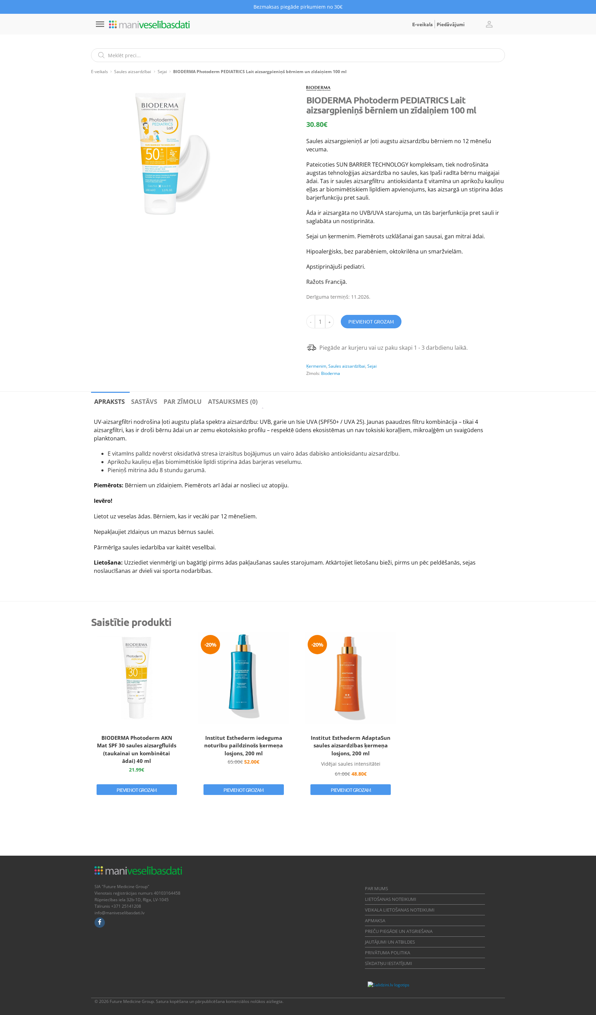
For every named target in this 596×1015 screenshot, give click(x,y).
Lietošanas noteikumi (390, 899)
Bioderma (330, 373)
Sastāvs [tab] (144, 401)
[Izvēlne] (100, 24)
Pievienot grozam (371, 321)
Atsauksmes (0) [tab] (233, 401)
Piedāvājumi (451, 24)
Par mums (376, 888)
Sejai (162, 71)
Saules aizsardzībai (132, 71)
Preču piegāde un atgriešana (399, 931)
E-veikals (422, 24)
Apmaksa (375, 920)
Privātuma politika (387, 952)
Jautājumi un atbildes (390, 942)
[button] (489, 24)
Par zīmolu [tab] (182, 401)
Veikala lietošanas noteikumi (400, 910)
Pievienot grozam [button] (137, 790)
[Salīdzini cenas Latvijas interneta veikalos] (428, 985)
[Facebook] (100, 922)
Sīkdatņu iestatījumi (388, 963)
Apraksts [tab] (109, 401)
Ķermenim (316, 366)
